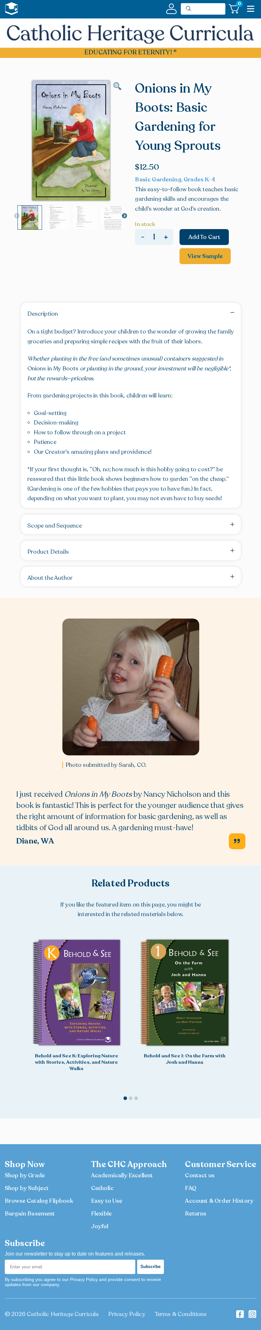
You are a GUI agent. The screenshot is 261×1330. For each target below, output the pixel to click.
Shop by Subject (27, 1188)
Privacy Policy (126, 1314)
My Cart (238, 5)
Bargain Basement (30, 1213)
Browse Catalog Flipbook (39, 1201)
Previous (17, 216)
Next (124, 216)
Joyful (99, 1226)
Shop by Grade (25, 1175)
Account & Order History (219, 1201)
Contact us (200, 1175)
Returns (195, 1213)
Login (171, 8)
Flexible (101, 1213)
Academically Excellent (122, 1175)
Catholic (102, 1188)
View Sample (205, 256)
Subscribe (150, 1267)
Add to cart (204, 237)
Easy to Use (107, 1201)
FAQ (190, 1188)
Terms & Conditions (181, 1314)
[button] (243, 1014)
